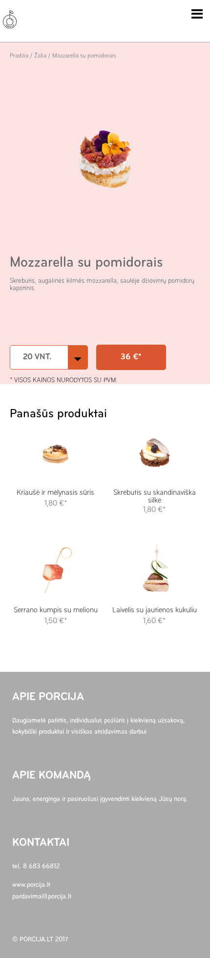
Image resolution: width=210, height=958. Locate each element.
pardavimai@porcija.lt (41, 896)
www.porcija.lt (31, 885)
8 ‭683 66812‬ (41, 866)
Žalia (40, 56)
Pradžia (19, 56)
